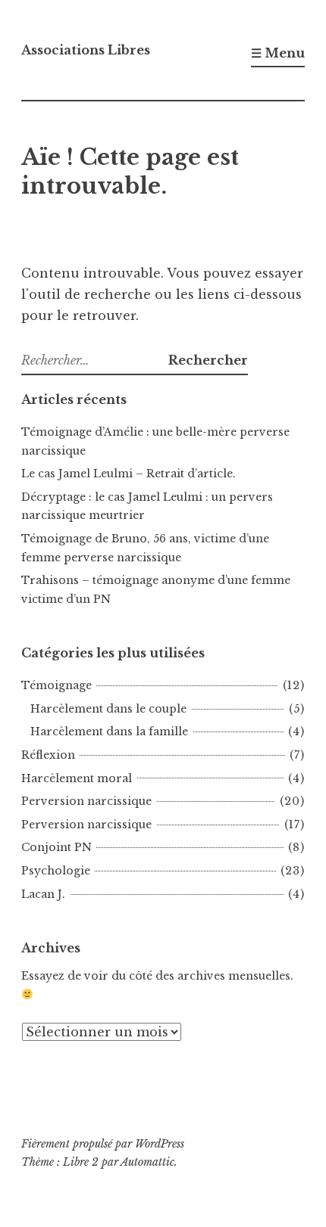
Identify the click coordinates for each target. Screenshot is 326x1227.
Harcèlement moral (76, 778)
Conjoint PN (56, 847)
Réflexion (48, 755)
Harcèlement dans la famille (109, 731)
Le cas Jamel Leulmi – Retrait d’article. (128, 473)
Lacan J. (43, 894)
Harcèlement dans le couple (108, 709)
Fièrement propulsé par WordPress (102, 1144)
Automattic (147, 1162)
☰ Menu (278, 53)
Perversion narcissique (86, 801)
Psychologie (55, 871)
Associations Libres (85, 49)
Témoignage (56, 685)
